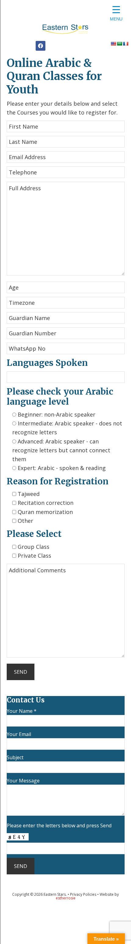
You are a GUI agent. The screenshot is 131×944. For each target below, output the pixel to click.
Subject (15, 757)
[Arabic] (119, 43)
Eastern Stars (66, 30)
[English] (113, 43)
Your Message (23, 780)
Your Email (19, 734)
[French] (125, 43)
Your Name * (22, 711)
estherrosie (66, 898)
